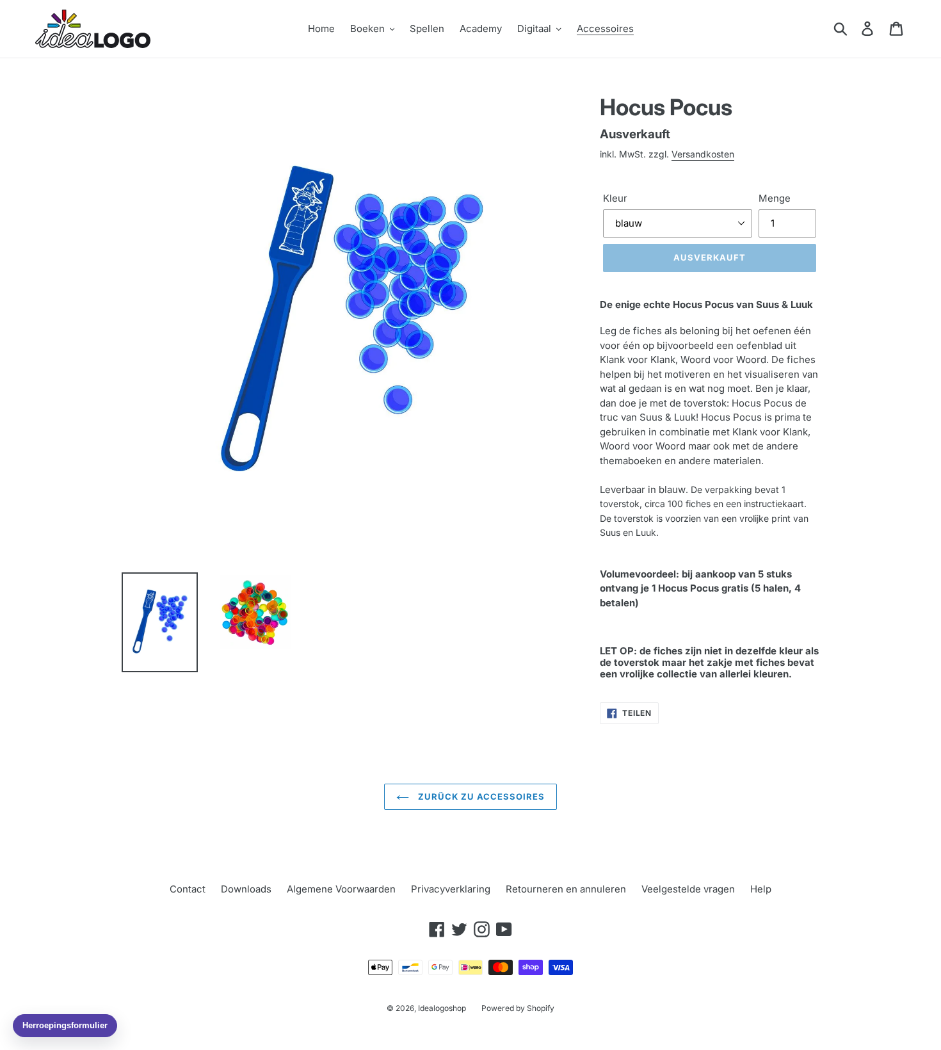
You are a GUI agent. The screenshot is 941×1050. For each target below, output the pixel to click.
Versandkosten (703, 154)
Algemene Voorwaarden (341, 889)
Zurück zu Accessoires (480, 796)
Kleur (615, 198)
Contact (187, 889)
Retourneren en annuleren (566, 889)
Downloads (246, 889)
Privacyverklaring (450, 889)
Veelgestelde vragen (688, 889)
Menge (775, 198)
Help (760, 889)
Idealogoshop (442, 1008)
